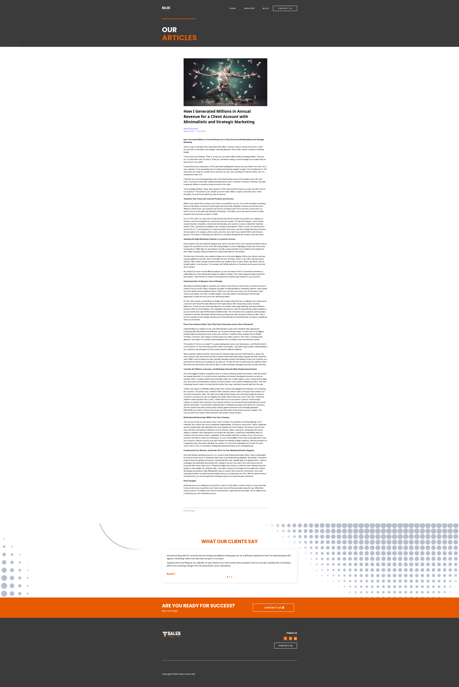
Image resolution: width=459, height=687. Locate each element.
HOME (233, 8)
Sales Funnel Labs (191, 128)
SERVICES (249, 8)
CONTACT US (285, 8)
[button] (227, 577)
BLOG (266, 8)
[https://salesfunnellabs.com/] (195, 634)
